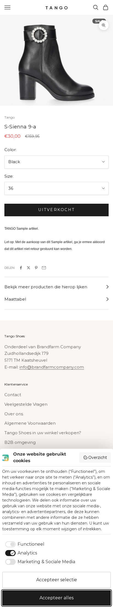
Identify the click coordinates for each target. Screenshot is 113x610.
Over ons (13, 413)
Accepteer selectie (56, 579)
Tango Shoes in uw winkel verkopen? (42, 432)
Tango (9, 117)
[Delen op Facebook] (21, 268)
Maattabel (15, 299)
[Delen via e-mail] (44, 268)
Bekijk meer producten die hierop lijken (45, 286)
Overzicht (97, 457)
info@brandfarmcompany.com (51, 367)
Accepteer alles (56, 597)
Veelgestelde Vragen (25, 404)
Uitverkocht (56, 209)
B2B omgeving (20, 442)
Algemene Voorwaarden (30, 423)
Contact (12, 394)
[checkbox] (23, 544)
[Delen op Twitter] (28, 268)
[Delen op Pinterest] (36, 268)
